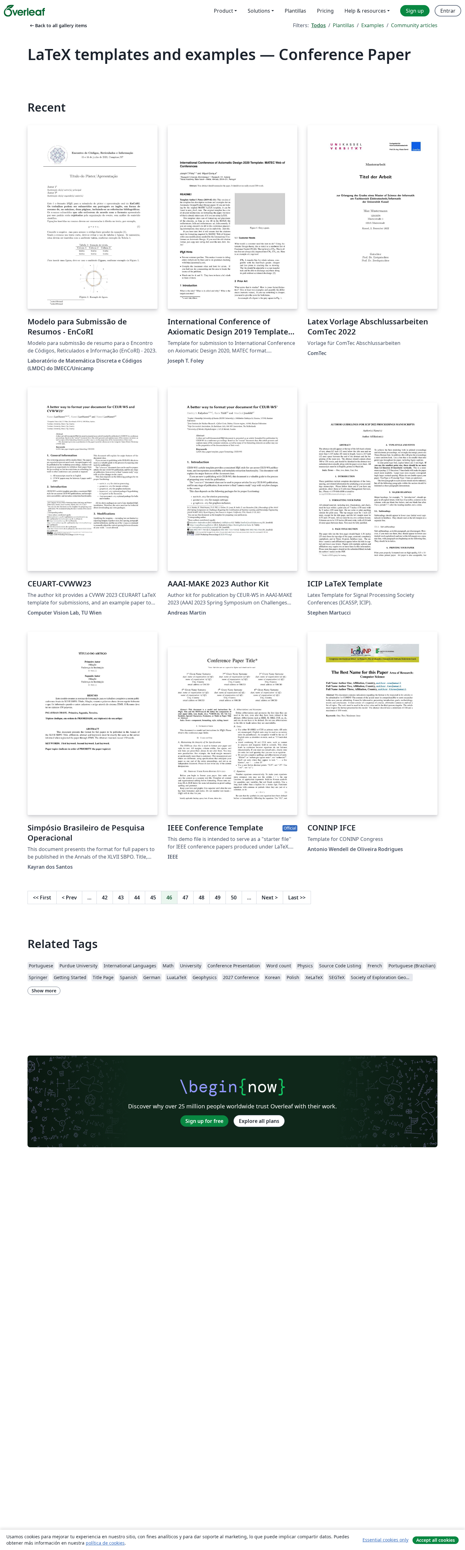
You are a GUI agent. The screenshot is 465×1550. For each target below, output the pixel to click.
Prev (69, 897)
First (42, 897)
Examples (372, 25)
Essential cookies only (385, 1540)
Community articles (414, 25)
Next (270, 897)
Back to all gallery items (58, 25)
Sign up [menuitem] (415, 10)
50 (234, 897)
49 (217, 897)
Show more (44, 991)
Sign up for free (204, 1121)
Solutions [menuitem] (259, 10)
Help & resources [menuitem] (365, 10)
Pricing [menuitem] (325, 10)
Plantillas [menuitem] (295, 10)
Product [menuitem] (223, 10)
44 (137, 897)
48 (201, 897)
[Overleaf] (24, 10)
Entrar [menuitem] (448, 10)
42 (105, 897)
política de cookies (105, 1543)
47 (185, 897)
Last (297, 897)
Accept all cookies (435, 1540)
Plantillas (343, 25)
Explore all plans (259, 1121)
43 (121, 897)
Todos (318, 25)
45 (153, 897)
